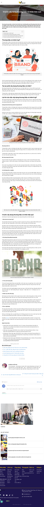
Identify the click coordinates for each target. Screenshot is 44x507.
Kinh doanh (17, 469)
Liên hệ (38, 473)
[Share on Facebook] (20, 359)
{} (20, 388)
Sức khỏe (9, 477)
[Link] (19, 389)
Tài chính (9, 471)
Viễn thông (9, 474)
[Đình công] (12, 389)
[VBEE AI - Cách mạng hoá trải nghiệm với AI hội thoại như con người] (22, 2)
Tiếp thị (16, 471)
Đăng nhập (40, 381)
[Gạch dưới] (10, 389)
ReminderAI (2, 482)
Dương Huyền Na (28, 15)
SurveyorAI (2, 483)
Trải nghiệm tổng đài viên (18, 477)
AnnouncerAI (2, 485)
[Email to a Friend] (24, 359)
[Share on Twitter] (22, 359)
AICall (1, 471)
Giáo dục (9, 479)
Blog (23, 469)
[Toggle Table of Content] (22, 32)
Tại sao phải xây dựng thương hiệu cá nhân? (12, 34)
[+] (22, 388)
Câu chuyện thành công (25, 473)
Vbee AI (7, 317)
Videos (23, 471)
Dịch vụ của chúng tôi (31, 470)
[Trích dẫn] (16, 389)
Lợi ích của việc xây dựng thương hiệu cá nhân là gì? (13, 35)
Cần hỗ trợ (31, 473)
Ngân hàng (9, 469)
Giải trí (8, 482)
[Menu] (1, 2)
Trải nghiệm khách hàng (17, 473)
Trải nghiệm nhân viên (18, 480)
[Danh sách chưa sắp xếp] (15, 389)
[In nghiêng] (9, 389)
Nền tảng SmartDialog (2, 475)
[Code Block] (18, 389)
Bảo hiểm (9, 473)
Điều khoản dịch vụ (16, 504)
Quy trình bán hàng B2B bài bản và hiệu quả (12, 374)
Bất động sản (10, 476)
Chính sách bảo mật (27, 504)
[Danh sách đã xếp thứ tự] (13, 389)
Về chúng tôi (39, 469)
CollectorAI (2, 480)
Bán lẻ (8, 480)
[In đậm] (7, 389)
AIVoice (1, 473)
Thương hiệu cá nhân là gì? (8, 33)
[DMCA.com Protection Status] (8, 500)
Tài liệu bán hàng (25, 476)
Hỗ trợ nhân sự (18, 482)
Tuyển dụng (39, 471)
